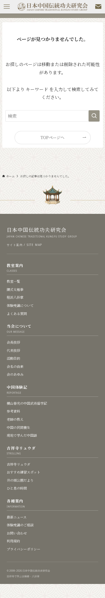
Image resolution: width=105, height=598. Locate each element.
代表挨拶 (13, 350)
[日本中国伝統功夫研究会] (52, 6)
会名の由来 (15, 366)
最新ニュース (17, 517)
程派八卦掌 (15, 297)
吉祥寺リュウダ (18, 464)
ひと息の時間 (17, 488)
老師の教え (15, 419)
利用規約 (13, 540)
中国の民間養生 (18, 427)
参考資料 (13, 411)
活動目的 (13, 358)
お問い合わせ (17, 533)
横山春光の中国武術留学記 (27, 403)
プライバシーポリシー (23, 549)
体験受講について (20, 305)
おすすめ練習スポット (23, 472)
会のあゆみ (15, 374)
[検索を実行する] (94, 116)
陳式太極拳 (15, 289)
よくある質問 (17, 313)
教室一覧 (13, 281)
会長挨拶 (13, 342)
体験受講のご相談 (20, 524)
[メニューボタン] (6, 6)
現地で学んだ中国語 (22, 435)
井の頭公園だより (20, 480)
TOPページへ (52, 137)
